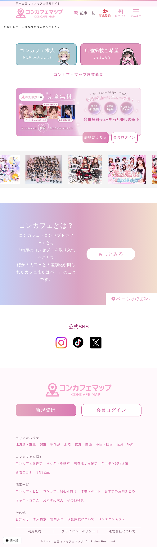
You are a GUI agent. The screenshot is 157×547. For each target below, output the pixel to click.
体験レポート (91, 491)
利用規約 (34, 531)
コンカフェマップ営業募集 (78, 74)
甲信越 (55, 444)
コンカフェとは (27, 491)
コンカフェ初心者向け (60, 491)
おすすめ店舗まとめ (120, 491)
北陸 (67, 444)
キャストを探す (58, 463)
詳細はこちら (95, 137)
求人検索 (39, 519)
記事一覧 (87, 13)
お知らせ (22, 519)
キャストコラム (27, 500)
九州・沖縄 (125, 444)
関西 (88, 444)
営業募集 (57, 519)
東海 (78, 444)
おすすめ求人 (53, 500)
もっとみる (110, 254)
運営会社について (122, 531)
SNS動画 (43, 472)
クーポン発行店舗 (114, 463)
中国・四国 (104, 444)
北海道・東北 (26, 444)
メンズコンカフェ (111, 519)
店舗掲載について (81, 519)
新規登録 (45, 409)
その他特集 (75, 500)
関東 (43, 444)
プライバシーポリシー (78, 531)
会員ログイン (124, 137)
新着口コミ (24, 472)
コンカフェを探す (29, 463)
